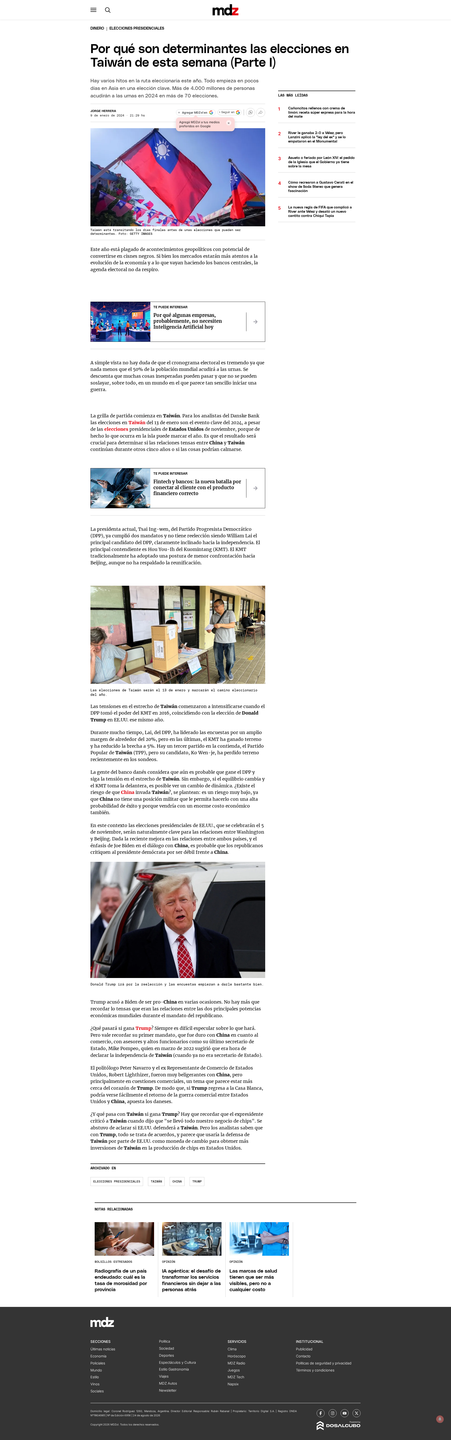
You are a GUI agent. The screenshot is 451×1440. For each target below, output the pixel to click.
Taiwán (156, 1181)
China (177, 1181)
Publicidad (304, 1349)
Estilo (94, 1377)
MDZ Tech (236, 1377)
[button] (93, 10)
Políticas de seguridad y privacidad (323, 1363)
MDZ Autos (168, 1383)
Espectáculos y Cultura (177, 1362)
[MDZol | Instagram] (332, 1413)
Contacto (303, 1356)
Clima (232, 1349)
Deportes (166, 1355)
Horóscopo (237, 1356)
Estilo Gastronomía (174, 1369)
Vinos (95, 1384)
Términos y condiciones (315, 1370)
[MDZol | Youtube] (344, 1413)
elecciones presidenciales (116, 1181)
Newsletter (167, 1390)
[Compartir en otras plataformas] (260, 112)
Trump (197, 1181)
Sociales (97, 1391)
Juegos (234, 1370)
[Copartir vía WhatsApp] (250, 112)
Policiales (97, 1363)
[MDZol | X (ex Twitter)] (356, 1413)
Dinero (97, 28)
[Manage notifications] (440, 1419)
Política (164, 1341)
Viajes (164, 1376)
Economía (98, 1356)
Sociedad (166, 1348)
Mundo (96, 1370)
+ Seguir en (226, 112)
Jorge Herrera (103, 111)
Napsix (233, 1384)
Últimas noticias (102, 1349)
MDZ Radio (236, 1363)
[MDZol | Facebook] (320, 1413)
